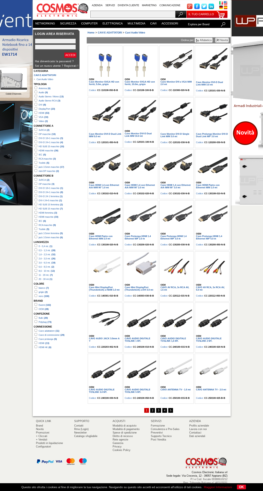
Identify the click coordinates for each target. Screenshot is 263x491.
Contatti (78, 425)
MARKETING (149, 5)
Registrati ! (71, 65)
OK (241, 487)
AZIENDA (97, 5)
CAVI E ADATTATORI (45, 75)
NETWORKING (45, 23)
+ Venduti (41, 439)
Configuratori (43, 446)
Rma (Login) (81, 429)
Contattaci (195, 432)
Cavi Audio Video (45, 79)
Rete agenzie (120, 439)
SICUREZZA (68, 23)
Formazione (158, 425)
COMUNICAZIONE (169, 5)
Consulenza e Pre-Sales (165, 429)
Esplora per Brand (198, 24)
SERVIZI (110, 5)
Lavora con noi (198, 429)
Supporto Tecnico (161, 436)
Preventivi (157, 432)
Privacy (117, 446)
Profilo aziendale (199, 425)
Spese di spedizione (125, 432)
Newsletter (80, 432)
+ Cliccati (41, 436)
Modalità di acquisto (124, 425)
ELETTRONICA (113, 23)
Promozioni (42, 432)
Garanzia (118, 443)
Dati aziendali (197, 436)
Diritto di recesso (123, 436)
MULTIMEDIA (136, 23)
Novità (40, 429)
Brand (39, 425)
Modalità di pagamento (126, 429)
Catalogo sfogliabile (85, 436)
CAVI (153, 23)
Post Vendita (158, 439)
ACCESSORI (169, 23)
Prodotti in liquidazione (49, 443)
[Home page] (61, 18)
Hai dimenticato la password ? (54, 61)
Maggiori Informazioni (218, 487)
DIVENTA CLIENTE (128, 5)
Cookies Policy (121, 450)
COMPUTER (89, 23)
